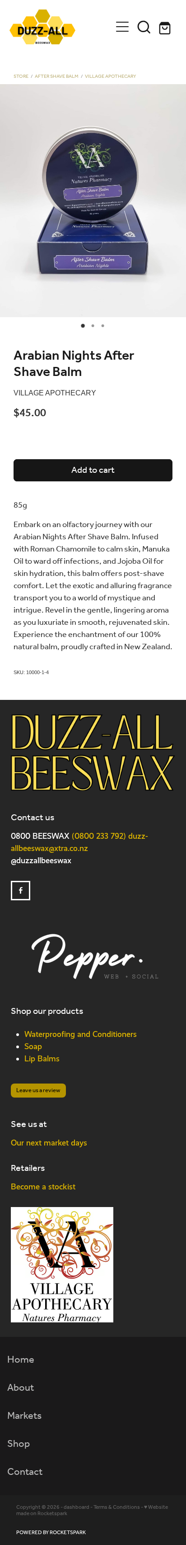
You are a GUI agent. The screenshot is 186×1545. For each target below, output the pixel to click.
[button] (144, 27)
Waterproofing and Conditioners (80, 1034)
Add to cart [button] (93, 470)
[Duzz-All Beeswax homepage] (60, 27)
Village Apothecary (110, 76)
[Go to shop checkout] (166, 27)
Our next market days (49, 1142)
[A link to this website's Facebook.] (20, 890)
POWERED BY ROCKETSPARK (51, 1532)
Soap (33, 1046)
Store (21, 76)
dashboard (76, 1507)
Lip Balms (42, 1058)
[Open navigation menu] (122, 27)
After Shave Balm (57, 76)
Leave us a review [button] (38, 1090)
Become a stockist (43, 1186)
